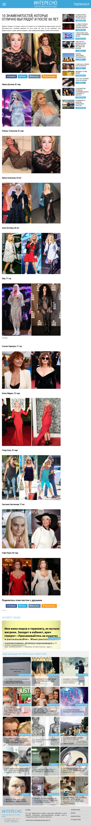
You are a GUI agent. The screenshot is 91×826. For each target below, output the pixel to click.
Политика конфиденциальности (38, 820)
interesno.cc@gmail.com (11, 822)
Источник (4, 610)
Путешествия (76, 819)
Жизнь (73, 813)
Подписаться (81, 4)
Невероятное (76, 816)
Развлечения (75, 809)
